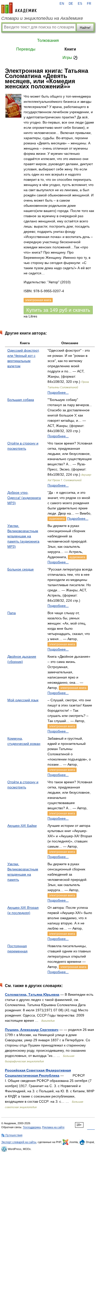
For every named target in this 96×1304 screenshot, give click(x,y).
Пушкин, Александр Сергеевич (31, 1030)
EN (62, 3)
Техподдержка (32, 1127)
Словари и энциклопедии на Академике (42, 18)
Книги (70, 49)
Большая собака (20, 400)
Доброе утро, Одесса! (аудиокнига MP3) (24, 498)
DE (71, 3)
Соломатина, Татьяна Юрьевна (32, 994)
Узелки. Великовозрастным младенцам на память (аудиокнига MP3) (23, 536)
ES (80, 3)
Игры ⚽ (70, 57)
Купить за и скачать (58, 310)
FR (89, 3)
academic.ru (19, 7)
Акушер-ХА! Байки (22, 826)
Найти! (85, 27)
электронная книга (62, 644)
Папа (11, 613)
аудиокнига (57, 519)
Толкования (48, 40)
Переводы (25, 49)
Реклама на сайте (53, 1127)
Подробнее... (58, 392)
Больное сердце (20, 569)
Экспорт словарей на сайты (18, 1142)
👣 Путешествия (11, 1135)
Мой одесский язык (22, 700)
